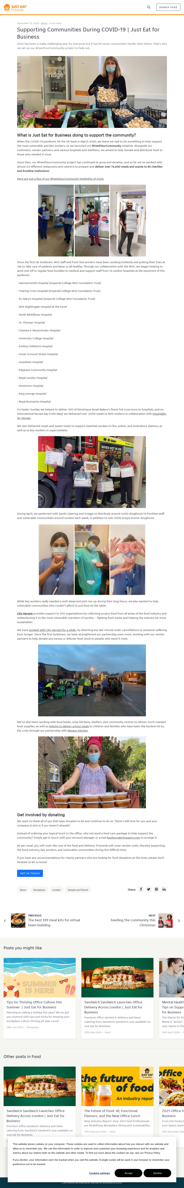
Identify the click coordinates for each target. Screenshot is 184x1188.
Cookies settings (99, 1173)
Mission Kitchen (78, 730)
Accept (128, 1173)
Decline (157, 1173)
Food (107, 1032)
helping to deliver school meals (69, 726)
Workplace (39, 889)
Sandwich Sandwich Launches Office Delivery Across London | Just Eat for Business (113, 1007)
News (44, 23)
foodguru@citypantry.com (123, 838)
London (56, 889)
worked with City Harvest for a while (52, 630)
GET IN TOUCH (30, 874)
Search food (168, 7)
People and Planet (78, 889)
